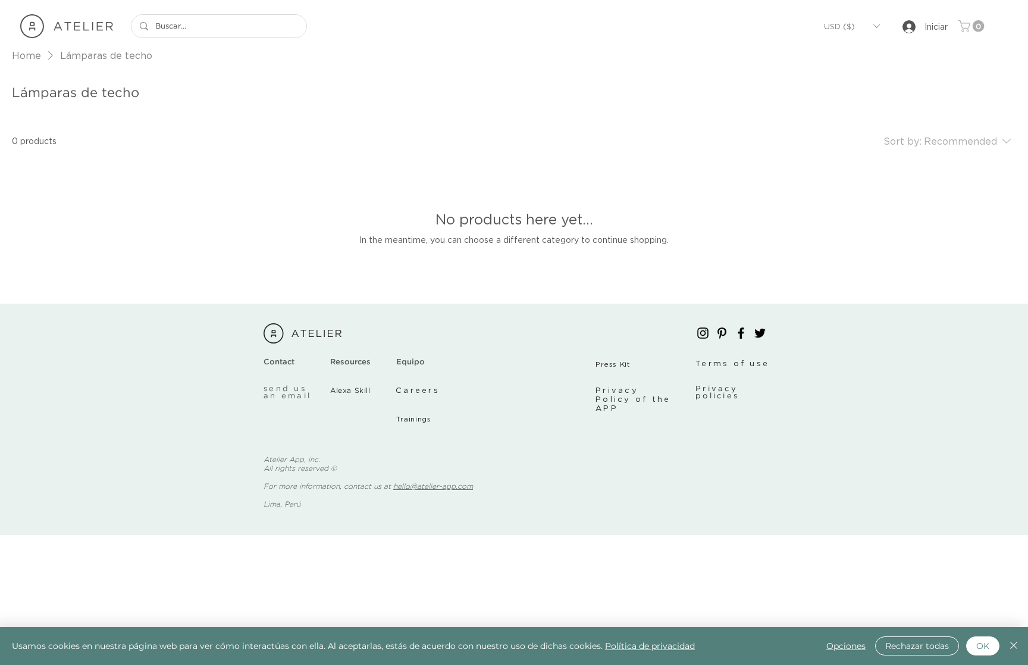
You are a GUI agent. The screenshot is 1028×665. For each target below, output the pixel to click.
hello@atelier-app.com (433, 486)
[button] (851, 26)
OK (982, 646)
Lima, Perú (282, 504)
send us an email (287, 392)
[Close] (1014, 645)
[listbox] (851, 26)
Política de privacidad (650, 646)
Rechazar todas (917, 646)
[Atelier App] (702, 333)
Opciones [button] (846, 646)
